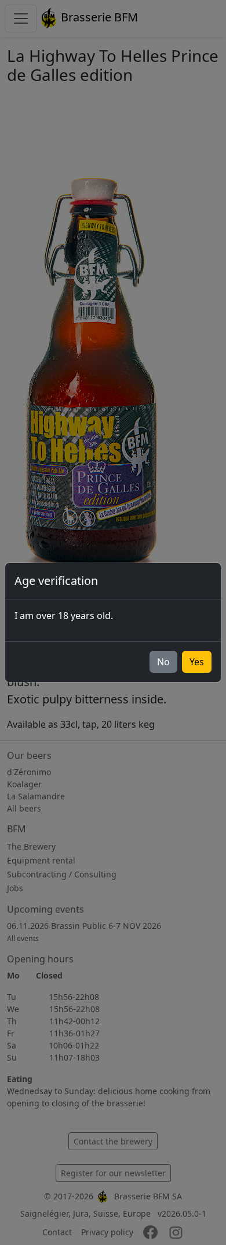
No (163, 661)
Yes (196, 661)
